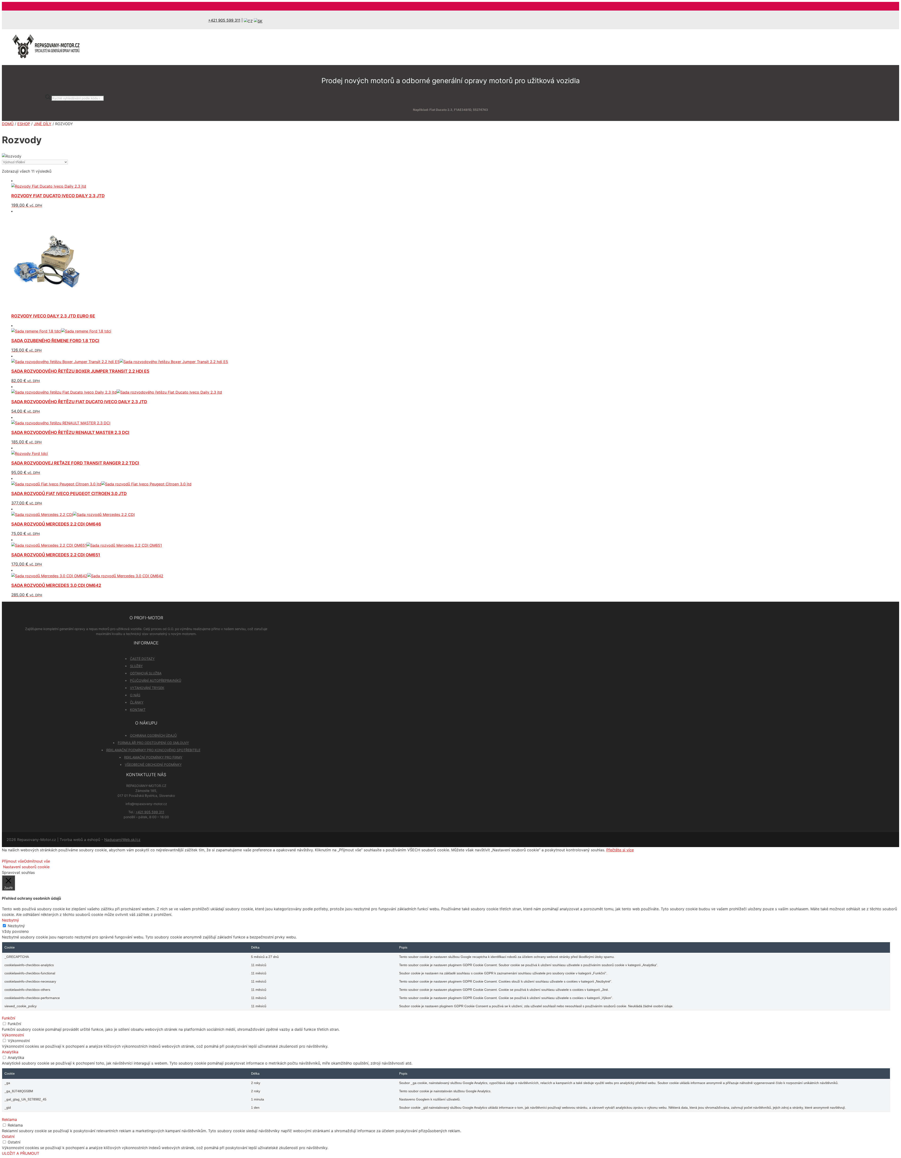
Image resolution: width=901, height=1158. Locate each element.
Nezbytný (16, 925)
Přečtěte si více (620, 850)
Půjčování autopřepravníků (155, 680)
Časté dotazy (142, 659)
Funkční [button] (8, 1018)
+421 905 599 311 (224, 20)
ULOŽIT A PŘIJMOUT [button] (20, 1153)
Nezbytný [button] (10, 920)
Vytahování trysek (147, 688)
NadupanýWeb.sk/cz (122, 839)
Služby (136, 666)
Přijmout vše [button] (13, 861)
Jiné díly (42, 123)
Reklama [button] (9, 1119)
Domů (8, 123)
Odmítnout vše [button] (37, 861)
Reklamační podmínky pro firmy (153, 757)
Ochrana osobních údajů (153, 735)
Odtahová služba (145, 673)
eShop (23, 123)
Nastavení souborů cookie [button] (26, 866)
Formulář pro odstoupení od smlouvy (153, 743)
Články (136, 702)
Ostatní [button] (8, 1136)
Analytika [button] (10, 1052)
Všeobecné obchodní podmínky (153, 765)
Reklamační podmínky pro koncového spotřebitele (153, 750)
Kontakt (137, 710)
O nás (135, 695)
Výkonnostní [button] (13, 1035)
